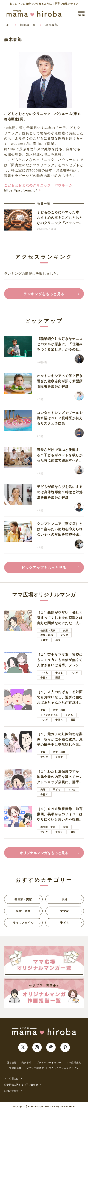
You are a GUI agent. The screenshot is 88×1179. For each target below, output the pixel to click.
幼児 (57, 640)
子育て (44, 640)
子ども (59, 672)
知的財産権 (15, 1068)
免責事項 (26, 1062)
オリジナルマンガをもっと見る (44, 852)
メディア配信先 (35, 1068)
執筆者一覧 (28, 25)
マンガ (64, 635)
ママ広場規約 (73, 1062)
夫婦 (65, 630)
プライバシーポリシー (48, 1062)
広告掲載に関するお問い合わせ (21, 1084)
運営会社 (12, 1062)
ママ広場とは (11, 1078)
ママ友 (44, 672)
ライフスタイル (49, 714)
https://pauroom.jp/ (20, 190)
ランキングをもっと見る (44, 293)
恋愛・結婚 (47, 635)
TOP (7, 25)
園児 (57, 677)
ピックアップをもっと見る (44, 567)
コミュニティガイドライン (64, 1068)
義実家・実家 (48, 630)
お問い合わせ (11, 1090)
